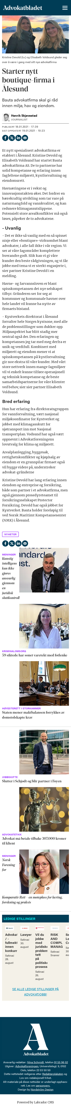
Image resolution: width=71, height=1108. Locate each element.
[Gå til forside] (22, 8)
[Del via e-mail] (25, 137)
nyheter (10, 534)
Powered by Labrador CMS (35, 1102)
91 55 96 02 (61, 1062)
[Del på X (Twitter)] (12, 137)
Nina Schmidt (35, 1062)
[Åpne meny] (65, 7)
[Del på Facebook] (5, 137)
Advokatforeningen (26, 1066)
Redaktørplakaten (52, 1074)
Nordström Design (42, 1089)
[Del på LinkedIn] (18, 137)
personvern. (43, 1085)
